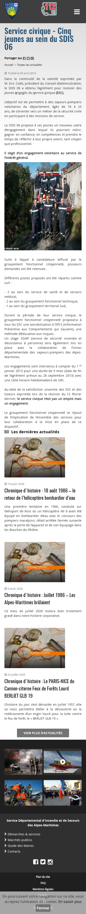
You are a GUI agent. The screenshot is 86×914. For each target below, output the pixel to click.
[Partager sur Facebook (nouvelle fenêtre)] (24, 58)
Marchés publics (20, 840)
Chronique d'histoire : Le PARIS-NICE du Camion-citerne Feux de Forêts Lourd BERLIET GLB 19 (39, 689)
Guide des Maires (21, 846)
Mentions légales (43, 889)
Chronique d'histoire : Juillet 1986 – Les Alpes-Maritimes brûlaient (39, 599)
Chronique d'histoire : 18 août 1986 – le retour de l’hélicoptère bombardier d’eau (39, 494)
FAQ (43, 883)
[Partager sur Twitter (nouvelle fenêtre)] (28, 58)
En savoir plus (70, 901)
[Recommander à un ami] (32, 58)
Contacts (14, 851)
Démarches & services (24, 834)
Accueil (8, 65)
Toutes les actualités (29, 65)
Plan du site (43, 876)
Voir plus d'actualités (43, 733)
